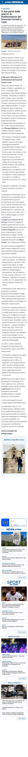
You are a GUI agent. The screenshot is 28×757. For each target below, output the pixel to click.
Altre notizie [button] (21, 577)
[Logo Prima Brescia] (14, 2)
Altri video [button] (22, 678)
